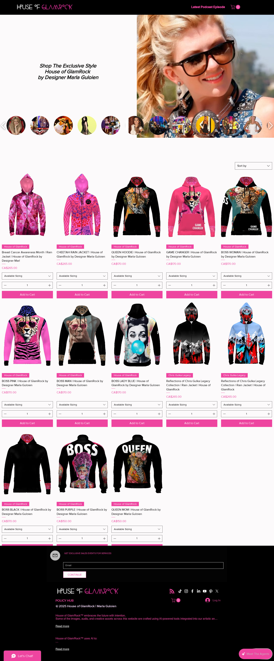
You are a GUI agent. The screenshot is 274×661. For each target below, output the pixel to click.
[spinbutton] (27, 285)
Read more (62, 626)
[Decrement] (4, 285)
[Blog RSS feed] (172, 591)
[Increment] (50, 285)
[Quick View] (27, 207)
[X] (217, 591)
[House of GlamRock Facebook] (192, 591)
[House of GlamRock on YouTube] (205, 591)
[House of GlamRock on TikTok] (180, 591)
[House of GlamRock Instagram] (186, 591)
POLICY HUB (65, 600)
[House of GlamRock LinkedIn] (198, 591)
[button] (236, 7)
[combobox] (253, 166)
